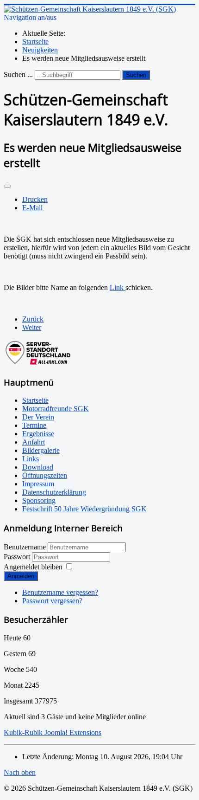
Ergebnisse (38, 434)
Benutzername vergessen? (60, 592)
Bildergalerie (41, 450)
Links (30, 459)
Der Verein (38, 417)
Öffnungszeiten (44, 475)
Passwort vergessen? (52, 601)
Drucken (35, 199)
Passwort (18, 557)
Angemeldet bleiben (33, 567)
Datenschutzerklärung (54, 492)
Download (37, 467)
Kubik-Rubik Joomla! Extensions (52, 732)
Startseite (35, 400)
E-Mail (32, 208)
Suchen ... (18, 74)
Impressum (38, 484)
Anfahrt (33, 442)
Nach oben (20, 772)
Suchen (136, 74)
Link (117, 287)
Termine (34, 425)
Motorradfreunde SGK (55, 409)
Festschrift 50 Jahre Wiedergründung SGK (84, 509)
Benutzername (25, 547)
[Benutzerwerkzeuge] (7, 186)
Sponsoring (39, 500)
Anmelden (20, 576)
